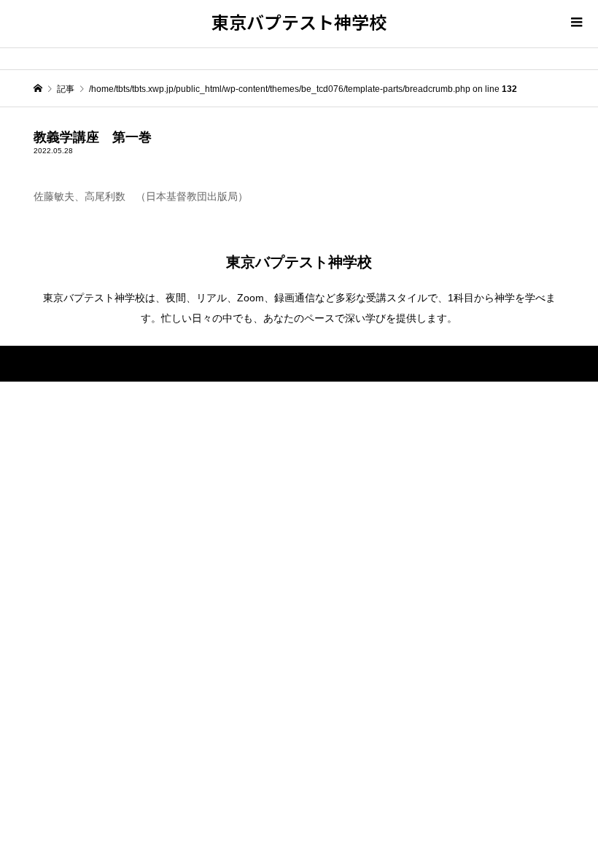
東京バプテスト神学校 (299, 21)
